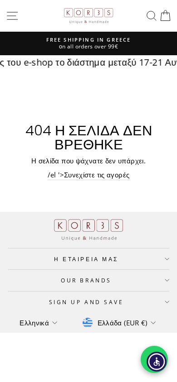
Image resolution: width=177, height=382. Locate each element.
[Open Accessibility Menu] (157, 362)
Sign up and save (86, 302)
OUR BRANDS (86, 280)
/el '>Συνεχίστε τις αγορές (89, 174)
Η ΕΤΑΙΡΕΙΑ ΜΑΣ (86, 259)
